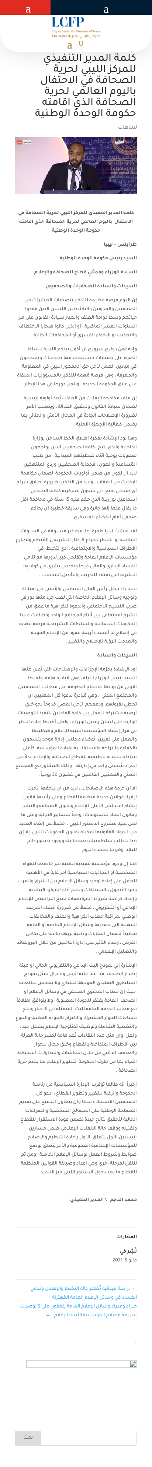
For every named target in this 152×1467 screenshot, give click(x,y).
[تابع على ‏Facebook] (91, 7)
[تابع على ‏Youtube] (62, 7)
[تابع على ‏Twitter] (82, 7)
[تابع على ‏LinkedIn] (56, 7)
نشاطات (127, 127)
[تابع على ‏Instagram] (72, 7)
